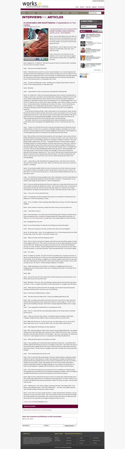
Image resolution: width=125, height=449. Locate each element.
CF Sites (95, 443)
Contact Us (57, 439)
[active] (86, 31)
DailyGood (68, 438)
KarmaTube (68, 443)
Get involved (101, 7)
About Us (82, 7)
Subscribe (88, 7)
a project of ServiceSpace (98, 0)
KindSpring (68, 440)
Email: (46, 425)
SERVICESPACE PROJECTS (73, 433)
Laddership (82, 440)
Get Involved (57, 440)
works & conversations (66, 447)
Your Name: (25, 425)
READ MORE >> (98, 70)
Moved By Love (96, 440)
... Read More (91, 44)
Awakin (81, 438)
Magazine (94, 7)
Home (77, 7)
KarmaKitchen (96, 438)
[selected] (97, 31)
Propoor (81, 443)
